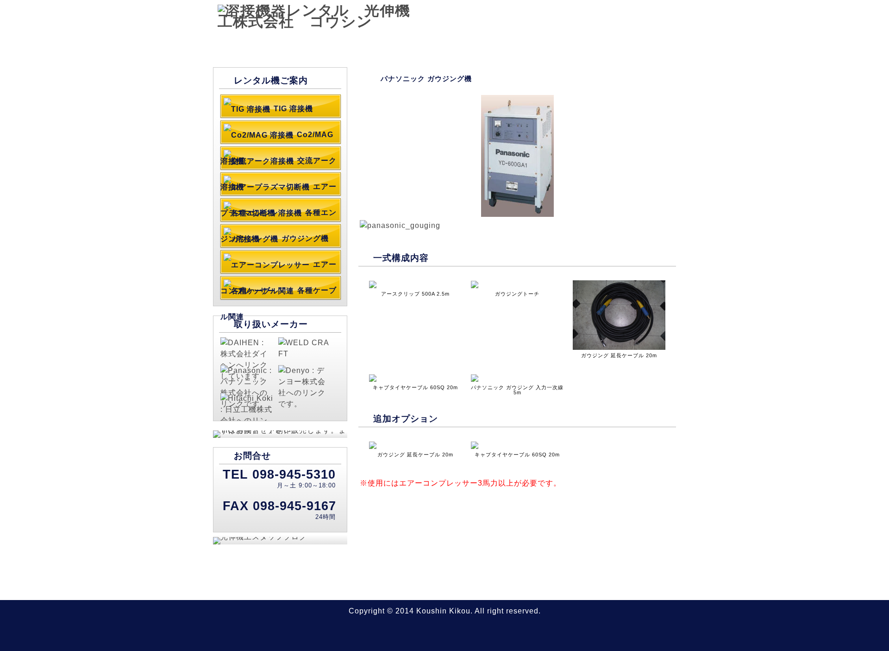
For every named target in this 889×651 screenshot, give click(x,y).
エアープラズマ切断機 (278, 189)
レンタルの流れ (567, 38)
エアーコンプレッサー (278, 266)
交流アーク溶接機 (278, 163)
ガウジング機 (305, 238)
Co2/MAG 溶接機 (276, 137)
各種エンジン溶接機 (278, 215)
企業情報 (506, 38)
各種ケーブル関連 (278, 292)
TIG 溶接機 (293, 109)
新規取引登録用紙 (641, 38)
